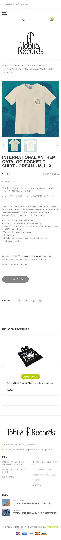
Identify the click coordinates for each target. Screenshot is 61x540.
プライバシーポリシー (42, 469)
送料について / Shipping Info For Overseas (13, 463)
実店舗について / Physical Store (14, 470)
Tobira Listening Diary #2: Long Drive (32, 503)
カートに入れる (30, 377)
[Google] (40, 300)
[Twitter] (26, 300)
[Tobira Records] (30, 42)
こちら (25, 256)
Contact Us (8, 477)
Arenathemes (51, 527)
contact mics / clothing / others (30, 65)
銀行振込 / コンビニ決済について (45, 463)
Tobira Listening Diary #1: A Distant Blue (34, 513)
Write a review (51, 174)
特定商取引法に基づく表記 (44, 475)
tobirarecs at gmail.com (25, 444)
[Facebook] (19, 300)
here (38, 256)
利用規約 (36, 480)
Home (5, 65)
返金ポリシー (38, 485)
